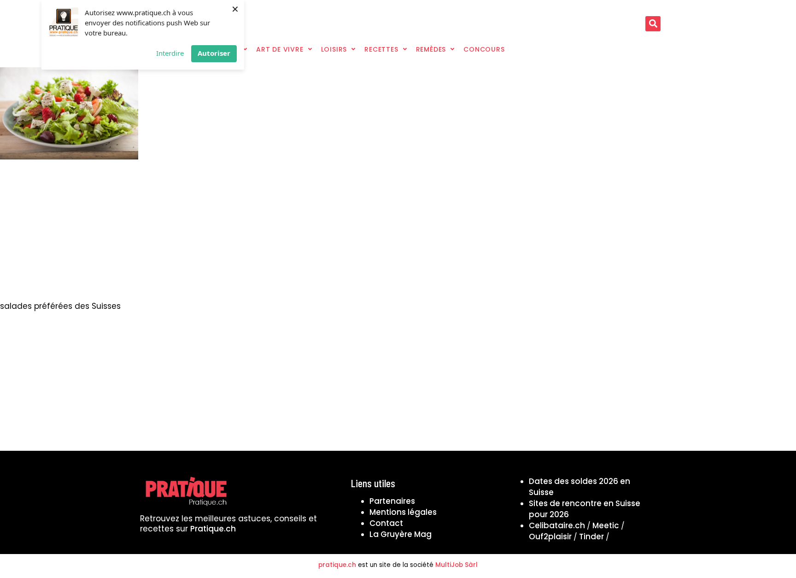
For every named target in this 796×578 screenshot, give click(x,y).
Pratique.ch (213, 528)
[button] (653, 23)
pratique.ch (337, 564)
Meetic (605, 525)
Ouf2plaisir (550, 536)
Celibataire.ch (557, 525)
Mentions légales (403, 512)
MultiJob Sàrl (456, 564)
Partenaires (392, 501)
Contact (386, 523)
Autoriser (214, 53)
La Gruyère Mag (400, 534)
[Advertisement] (398, 232)
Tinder (591, 536)
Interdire (170, 53)
